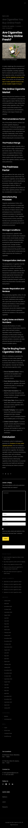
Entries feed (7, 730)
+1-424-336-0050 (9, 774)
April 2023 (6, 659)
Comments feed (8, 733)
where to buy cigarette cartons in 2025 (13, 564)
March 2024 (7, 630)
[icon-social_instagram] (7, 784)
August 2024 (7, 615)
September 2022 (8, 679)
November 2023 (8, 641)
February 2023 (7, 664)
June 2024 (6, 621)
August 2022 (7, 682)
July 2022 (6, 685)
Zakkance (6, 584)
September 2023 (8, 647)
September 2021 (8, 702)
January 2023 (7, 667)
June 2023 (6, 653)
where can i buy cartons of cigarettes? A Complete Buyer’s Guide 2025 (13, 568)
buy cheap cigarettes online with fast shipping (14, 562)
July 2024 (6, 618)
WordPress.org (7, 736)
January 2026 (7, 601)
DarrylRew (6, 587)
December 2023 (8, 638)
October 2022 (7, 676)
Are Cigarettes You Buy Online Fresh (12, 21)
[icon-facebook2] (3, 784)
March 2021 (6, 705)
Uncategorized (8, 28)
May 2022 (6, 691)
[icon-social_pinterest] (10, 784)
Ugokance (6, 592)
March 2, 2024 (5, 16)
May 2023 (6, 656)
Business (6, 716)
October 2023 (7, 644)
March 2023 (7, 662)
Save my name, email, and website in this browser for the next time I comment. (13, 532)
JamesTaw (6, 582)
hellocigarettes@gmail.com (11, 772)
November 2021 (8, 699)
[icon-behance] (12, 784)
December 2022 (8, 670)
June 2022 (6, 688)
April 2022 (6, 693)
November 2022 (8, 673)
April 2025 (6, 604)
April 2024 (6, 627)
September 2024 (8, 612)
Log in (5, 728)
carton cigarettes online (15, 582)
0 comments (18, 26)
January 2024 (7, 635)
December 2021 (8, 696)
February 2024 (7, 633)
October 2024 (7, 609)
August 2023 (7, 650)
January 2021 (7, 708)
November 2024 (8, 606)
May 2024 (6, 624)
